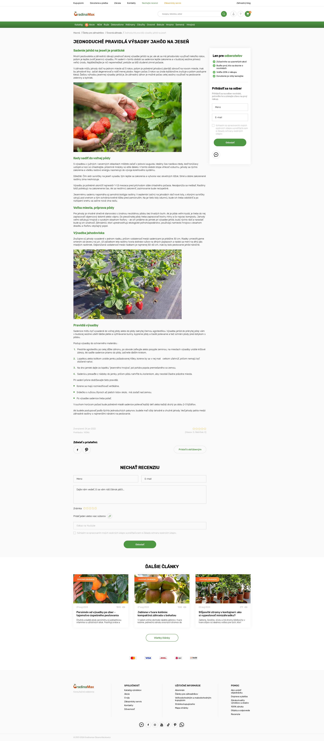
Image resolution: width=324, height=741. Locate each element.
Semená (180, 24)
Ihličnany (130, 24)
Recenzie (235, 714)
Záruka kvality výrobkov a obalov (240, 701)
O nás (127, 697)
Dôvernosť (129, 709)
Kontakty (131, 3)
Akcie (92, 24)
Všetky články (162, 637)
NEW (99, 24)
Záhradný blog (244, 3)
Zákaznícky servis (172, 3)
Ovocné (151, 24)
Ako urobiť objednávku (236, 691)
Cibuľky (141, 24)
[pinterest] (87, 450)
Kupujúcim (78, 3)
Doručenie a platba (99, 3)
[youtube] (162, 725)
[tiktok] (168, 725)
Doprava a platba (239, 696)
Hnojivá (191, 24)
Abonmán (180, 690)
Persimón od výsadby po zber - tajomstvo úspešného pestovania (97, 614)
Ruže (106, 24)
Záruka (117, 3)
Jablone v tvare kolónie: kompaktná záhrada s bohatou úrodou (157, 615)
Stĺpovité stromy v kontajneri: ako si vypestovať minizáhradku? (220, 614)
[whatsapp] (182, 725)
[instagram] (155, 725)
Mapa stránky (181, 708)
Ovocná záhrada (85, 579)
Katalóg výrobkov (132, 690)
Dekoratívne (117, 24)
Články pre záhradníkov (186, 694)
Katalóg (79, 24)
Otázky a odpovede (240, 710)
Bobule (160, 24)
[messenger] (216, 155)
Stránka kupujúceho (185, 704)
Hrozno (170, 24)
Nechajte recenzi (150, 3)
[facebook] (77, 450)
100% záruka (237, 706)
